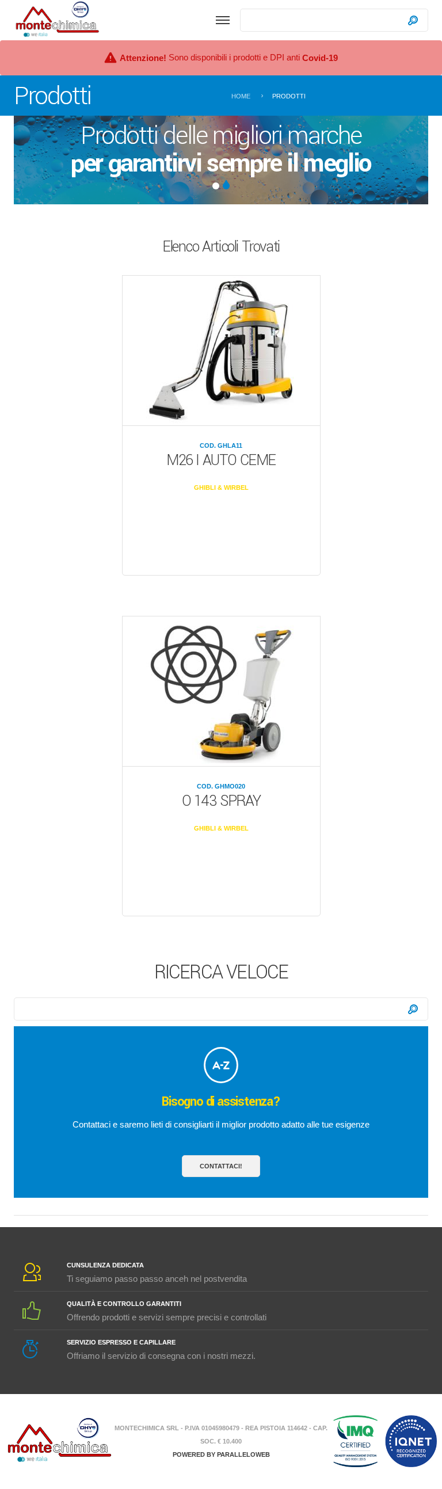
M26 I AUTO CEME (221, 460)
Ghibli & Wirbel (221, 487)
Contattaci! (221, 1166)
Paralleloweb (243, 1454)
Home (240, 96)
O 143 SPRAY (221, 801)
